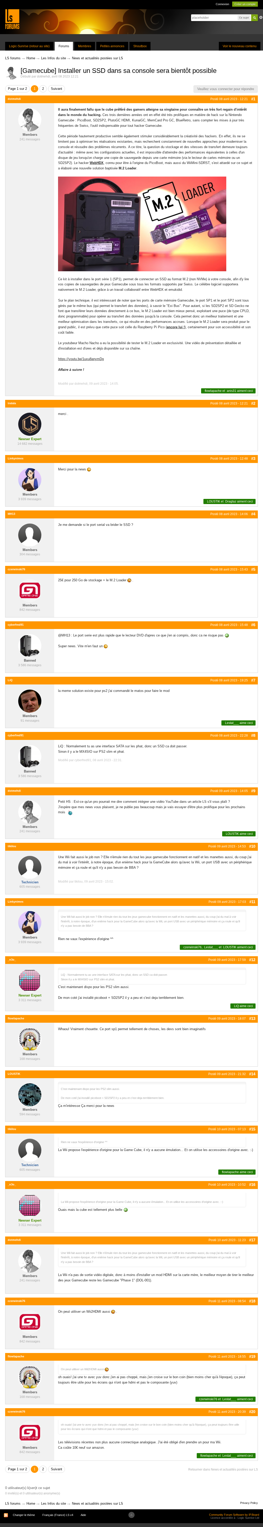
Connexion (222, 4)
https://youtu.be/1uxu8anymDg (81, 359)
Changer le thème (24, 1514)
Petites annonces (112, 46)
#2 (253, 403)
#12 (252, 960)
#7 (253, 680)
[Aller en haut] (131, 1515)
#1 (253, 99)
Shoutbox (140, 46)
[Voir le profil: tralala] (29, 424)
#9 (253, 791)
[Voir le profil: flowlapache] (29, 1039)
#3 (253, 458)
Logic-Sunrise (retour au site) (29, 46)
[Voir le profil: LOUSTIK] (29, 1095)
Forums (64, 46)
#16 (252, 1184)
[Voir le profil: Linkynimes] (29, 479)
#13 (252, 1018)
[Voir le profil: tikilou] (29, 867)
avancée (261, 17)
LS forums (13, 1503)
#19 (252, 1356)
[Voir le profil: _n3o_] (29, 980)
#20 (252, 1411)
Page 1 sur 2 (17, 89)
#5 (253, 569)
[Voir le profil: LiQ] (29, 701)
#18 (252, 1301)
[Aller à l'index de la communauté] (12, 19)
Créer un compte (245, 4)
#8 (253, 735)
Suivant (56, 89)
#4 (253, 514)
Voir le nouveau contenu (240, 46)
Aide (83, 1514)
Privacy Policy (249, 1502)
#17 (252, 1240)
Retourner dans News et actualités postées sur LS (223, 1469)
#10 (252, 846)
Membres (84, 46)
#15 (252, 1129)
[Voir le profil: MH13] (29, 535)
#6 (253, 625)
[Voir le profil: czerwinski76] (29, 590)
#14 (252, 1074)
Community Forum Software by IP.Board (234, 1514)
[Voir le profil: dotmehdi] (29, 120)
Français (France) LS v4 (57, 1514)
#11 (252, 902)
